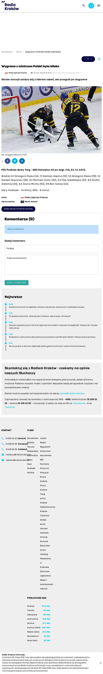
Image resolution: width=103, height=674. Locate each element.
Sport (19, 52)
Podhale (31, 469)
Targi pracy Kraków (43, 498)
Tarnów (30, 447)
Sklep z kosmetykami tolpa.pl (46, 584)
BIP (41, 460)
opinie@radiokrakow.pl (72, 394)
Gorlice (30, 473)
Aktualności (7, 52)
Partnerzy (44, 464)
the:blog (44, 554)
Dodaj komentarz (16, 282)
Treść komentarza (16, 258)
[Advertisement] (51, 32)
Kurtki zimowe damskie (44, 528)
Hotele (43, 520)
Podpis (10, 249)
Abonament (46, 456)
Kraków (30, 443)
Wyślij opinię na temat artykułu (18, 209)
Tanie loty (44, 516)
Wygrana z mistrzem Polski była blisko (43, 52)
